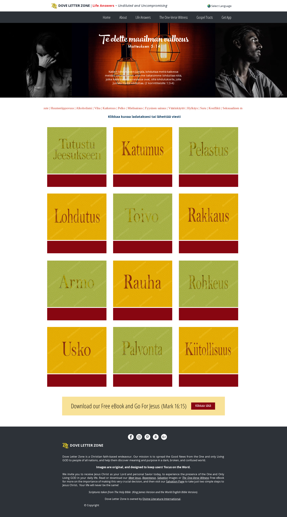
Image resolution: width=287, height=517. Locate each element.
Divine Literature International (161, 499)
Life (96, 5)
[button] (125, 17)
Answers (107, 5)
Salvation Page (175, 481)
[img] (76, 157)
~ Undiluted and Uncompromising (140, 5)
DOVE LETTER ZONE (74, 5)
